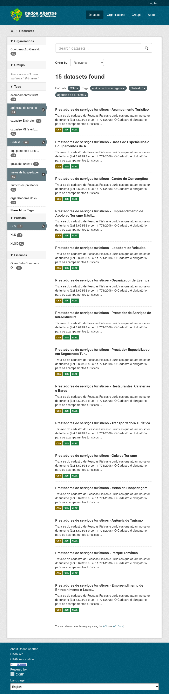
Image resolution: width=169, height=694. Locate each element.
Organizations (116, 15)
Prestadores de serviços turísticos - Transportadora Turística (102, 423)
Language (17, 680)
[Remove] (77, 88)
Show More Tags (22, 210)
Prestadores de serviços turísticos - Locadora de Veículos (100, 247)
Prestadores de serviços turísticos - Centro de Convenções (101, 178)
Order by (61, 62)
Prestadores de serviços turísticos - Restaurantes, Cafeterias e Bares (102, 388)
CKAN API (16, 654)
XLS (67, 129)
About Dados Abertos (24, 649)
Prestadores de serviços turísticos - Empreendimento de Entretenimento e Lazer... (99, 587)
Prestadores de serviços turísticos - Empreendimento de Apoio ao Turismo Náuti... (99, 213)
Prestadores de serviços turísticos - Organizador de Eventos (102, 280)
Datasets (94, 15)
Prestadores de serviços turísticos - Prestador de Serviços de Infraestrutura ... (103, 314)
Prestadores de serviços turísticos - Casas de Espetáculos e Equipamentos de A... (102, 144)
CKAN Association (22, 659)
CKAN (17, 674)
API (105, 626)
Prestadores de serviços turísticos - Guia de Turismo (96, 455)
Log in (152, 3)
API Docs (118, 626)
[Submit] (146, 48)
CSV (58, 129)
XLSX (74, 129)
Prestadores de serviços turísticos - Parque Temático (96, 552)
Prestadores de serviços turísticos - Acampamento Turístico (102, 109)
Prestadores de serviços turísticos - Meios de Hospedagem (101, 487)
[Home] (12, 30)
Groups (136, 15)
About (152, 15)
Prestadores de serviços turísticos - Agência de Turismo (99, 520)
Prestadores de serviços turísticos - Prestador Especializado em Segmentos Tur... (102, 351)
